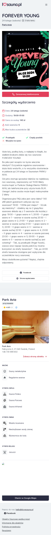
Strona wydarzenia (27, 278)
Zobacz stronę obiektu (33, 356)
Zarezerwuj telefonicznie (27, 94)
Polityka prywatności (11, 527)
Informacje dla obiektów (12, 523)
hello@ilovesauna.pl (24, 509)
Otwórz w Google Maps (25, 498)
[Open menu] (46, 4)
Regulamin (6, 530)
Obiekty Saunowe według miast (16, 519)
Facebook (27, 273)
